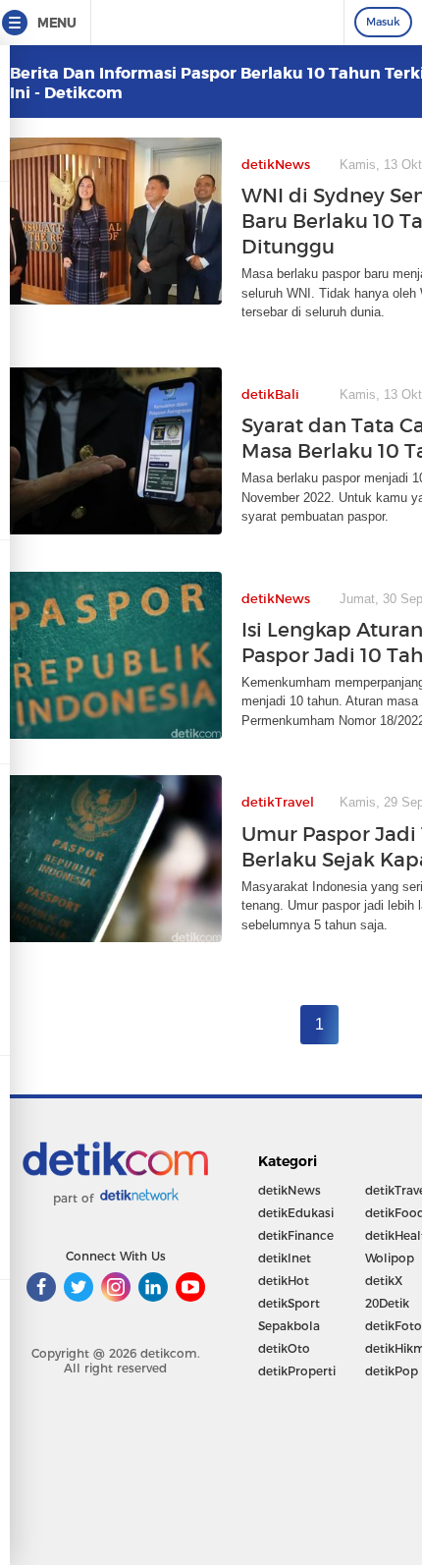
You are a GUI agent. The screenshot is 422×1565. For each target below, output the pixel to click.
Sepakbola (289, 1325)
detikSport (289, 1303)
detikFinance (296, 1235)
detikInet (284, 1258)
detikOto (284, 1348)
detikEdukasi (296, 1212)
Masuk (383, 21)
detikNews (289, 1190)
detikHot (283, 1280)
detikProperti (297, 1371)
